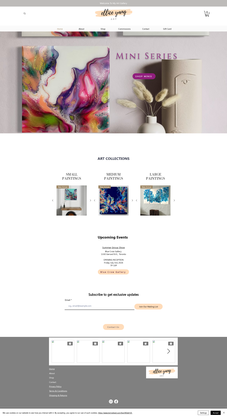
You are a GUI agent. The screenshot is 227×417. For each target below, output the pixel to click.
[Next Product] (90, 200)
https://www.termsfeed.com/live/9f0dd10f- (115, 412)
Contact (52, 382)
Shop (51, 377)
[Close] (223, 413)
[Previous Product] (52, 200)
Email (67, 300)
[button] (207, 14)
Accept (215, 412)
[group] (71, 200)
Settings (203, 412)
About (52, 373)
